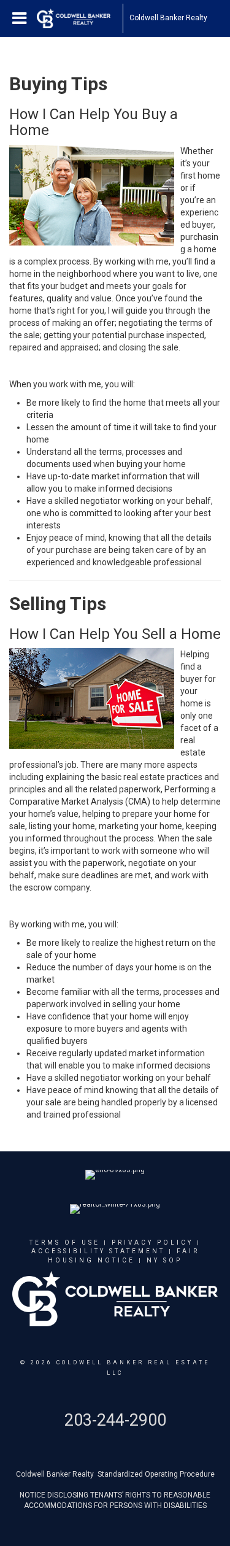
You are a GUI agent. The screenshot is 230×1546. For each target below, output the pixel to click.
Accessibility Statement (98, 1251)
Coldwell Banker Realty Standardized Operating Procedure (115, 1474)
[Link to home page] (80, 18)
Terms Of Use (64, 1242)
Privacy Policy (152, 1242)
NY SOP (164, 1260)
